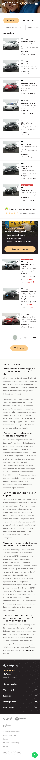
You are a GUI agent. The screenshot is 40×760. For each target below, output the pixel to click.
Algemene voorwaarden (11, 732)
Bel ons (5, 746)
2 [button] (18, 337)
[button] (34, 337)
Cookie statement (9, 735)
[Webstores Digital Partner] (10, 4)
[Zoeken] (30, 4)
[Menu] (36, 4)
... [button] (22, 337)
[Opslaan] (17, 40)
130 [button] (25, 337)
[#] (5, 752)
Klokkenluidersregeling (11, 743)
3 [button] (20, 337)
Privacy (6, 739)
